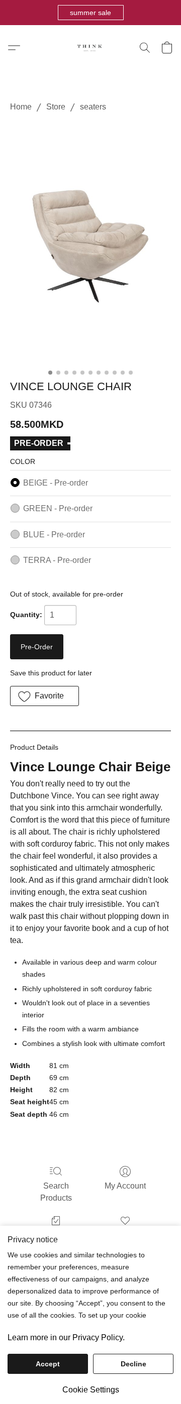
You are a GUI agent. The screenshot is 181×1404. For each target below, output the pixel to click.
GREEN (58, 508)
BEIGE (55, 483)
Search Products (56, 1192)
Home (21, 106)
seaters (93, 106)
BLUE (54, 534)
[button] (91, 12)
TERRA (57, 560)
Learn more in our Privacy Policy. (66, 1337)
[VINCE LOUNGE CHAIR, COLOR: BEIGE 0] (90, 244)
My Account (125, 1186)
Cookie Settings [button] (90, 1389)
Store (55, 106)
